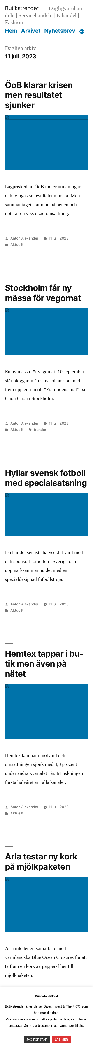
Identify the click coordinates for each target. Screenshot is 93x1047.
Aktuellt (16, 244)
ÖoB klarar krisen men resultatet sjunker (39, 95)
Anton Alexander (24, 238)
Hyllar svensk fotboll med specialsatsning (46, 478)
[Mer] (81, 31)
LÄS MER (61, 1039)
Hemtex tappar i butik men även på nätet (44, 664)
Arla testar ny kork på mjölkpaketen (41, 861)
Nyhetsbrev (59, 30)
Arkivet (31, 30)
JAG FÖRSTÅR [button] (36, 1039)
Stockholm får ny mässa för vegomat (43, 293)
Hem (11, 30)
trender (40, 429)
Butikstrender (22, 8)
